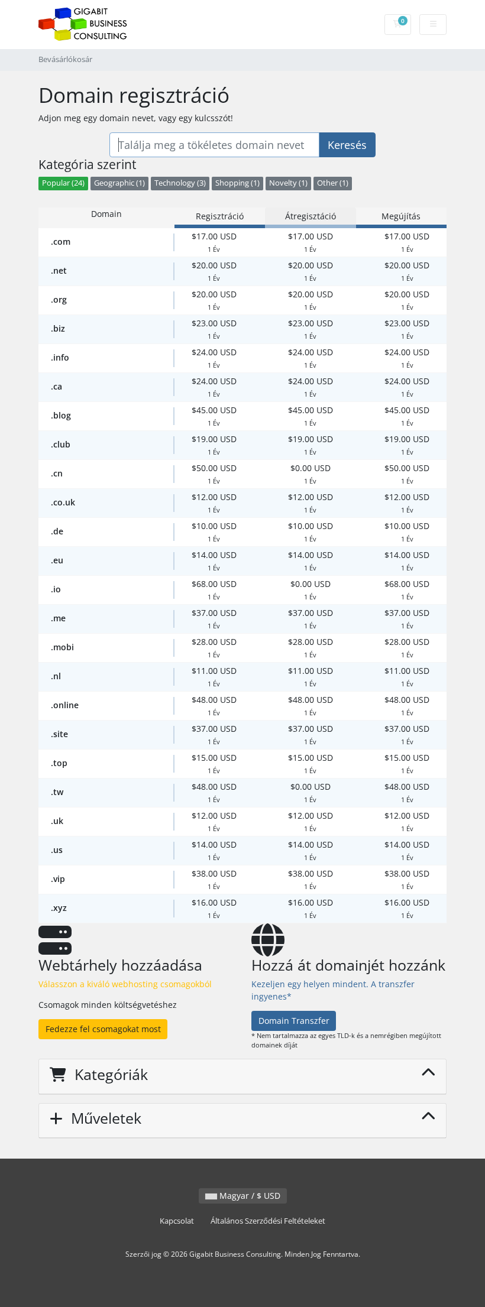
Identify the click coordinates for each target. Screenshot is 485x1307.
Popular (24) (63, 183)
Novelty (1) (288, 183)
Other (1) (332, 183)
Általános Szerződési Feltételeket (268, 1221)
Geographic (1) (119, 183)
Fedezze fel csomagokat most (103, 1028)
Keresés (347, 145)
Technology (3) (180, 183)
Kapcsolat (177, 1221)
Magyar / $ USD (248, 1195)
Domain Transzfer (293, 1020)
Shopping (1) (237, 183)
